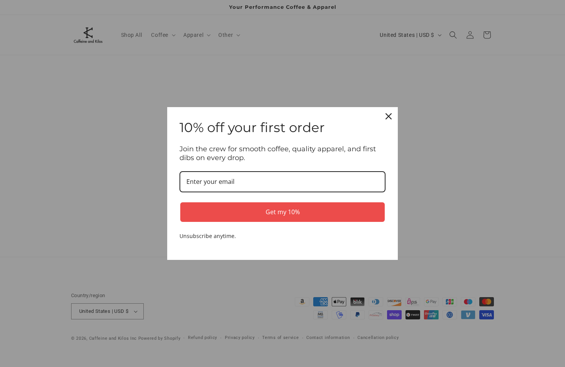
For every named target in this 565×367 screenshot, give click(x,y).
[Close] (388, 116)
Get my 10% (283, 212)
